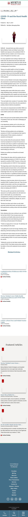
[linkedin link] (12, 499)
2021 (12, 10)
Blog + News (6, 10)
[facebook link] (8, 499)
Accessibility (14, 508)
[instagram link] (16, 499)
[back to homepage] (1, 10)
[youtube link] (20, 499)
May (16, 10)
